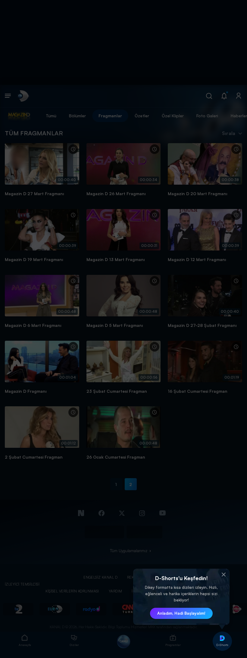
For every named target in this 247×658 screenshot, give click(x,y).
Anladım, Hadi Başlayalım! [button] (181, 613)
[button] (223, 574)
